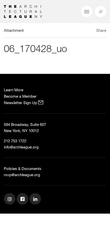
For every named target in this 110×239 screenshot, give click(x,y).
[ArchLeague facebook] (23, 199)
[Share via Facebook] (92, 31)
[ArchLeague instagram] (10, 199)
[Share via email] (78, 31)
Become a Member (20, 96)
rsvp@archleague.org (22, 174)
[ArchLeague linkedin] (35, 199)
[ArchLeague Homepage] (23, 11)
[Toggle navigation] (87, 11)
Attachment (14, 30)
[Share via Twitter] (86, 31)
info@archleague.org (21, 147)
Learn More (13, 89)
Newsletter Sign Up (21, 102)
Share (101, 30)
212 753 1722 (15, 140)
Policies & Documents (22, 168)
